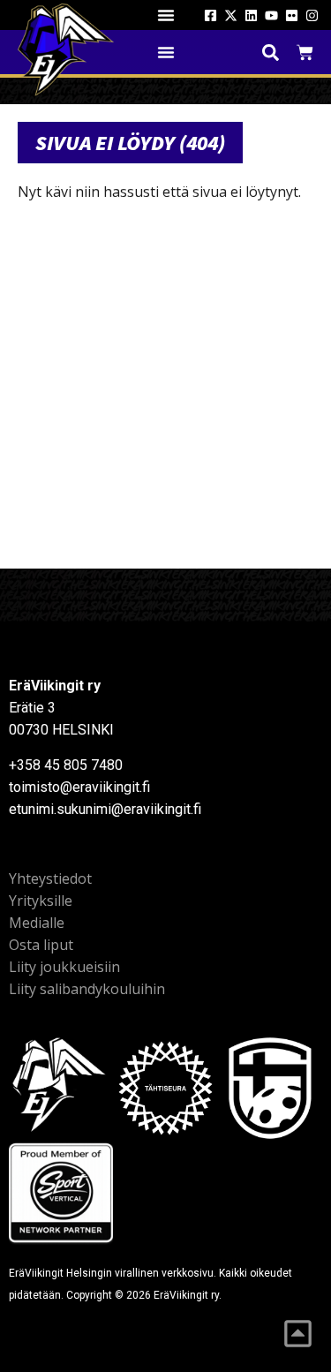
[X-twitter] (231, 15)
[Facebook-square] (210, 15)
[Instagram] (312, 15)
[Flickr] (292, 15)
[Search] (270, 52)
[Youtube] (271, 15)
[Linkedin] (251, 15)
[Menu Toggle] (166, 15)
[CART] (305, 52)
